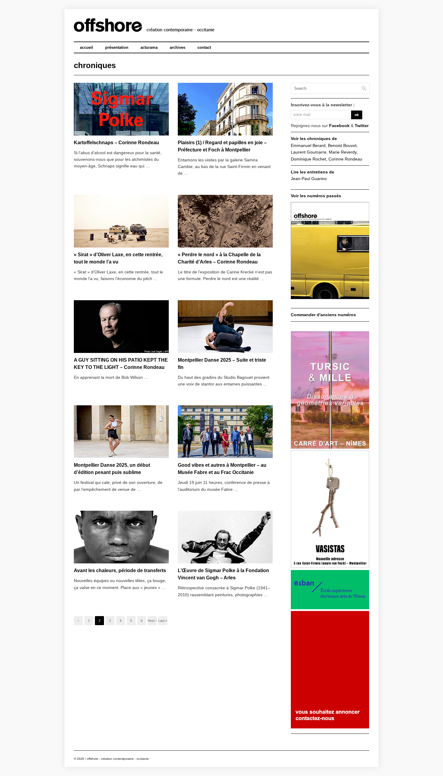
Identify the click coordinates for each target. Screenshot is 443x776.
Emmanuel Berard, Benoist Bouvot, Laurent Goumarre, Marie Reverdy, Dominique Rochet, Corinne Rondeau (326, 152)
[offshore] (167, 28)
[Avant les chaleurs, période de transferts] (121, 537)
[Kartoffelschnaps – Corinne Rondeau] (121, 109)
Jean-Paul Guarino (309, 178)
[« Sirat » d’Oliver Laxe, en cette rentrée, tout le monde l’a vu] (121, 221)
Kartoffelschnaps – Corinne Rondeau (116, 142)
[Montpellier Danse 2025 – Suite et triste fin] (225, 327)
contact (204, 47)
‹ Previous (78, 622)
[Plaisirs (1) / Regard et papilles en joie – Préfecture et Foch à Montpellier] (225, 109)
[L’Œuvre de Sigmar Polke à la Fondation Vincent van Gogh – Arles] (225, 537)
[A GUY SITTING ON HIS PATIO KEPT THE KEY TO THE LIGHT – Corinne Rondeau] (121, 327)
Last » (162, 620)
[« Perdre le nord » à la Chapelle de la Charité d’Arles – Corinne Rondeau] (225, 221)
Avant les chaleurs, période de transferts (120, 570)
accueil (86, 47)
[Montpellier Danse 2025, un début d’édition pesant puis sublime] (121, 432)
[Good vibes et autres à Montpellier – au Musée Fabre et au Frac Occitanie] (225, 432)
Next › (152, 620)
